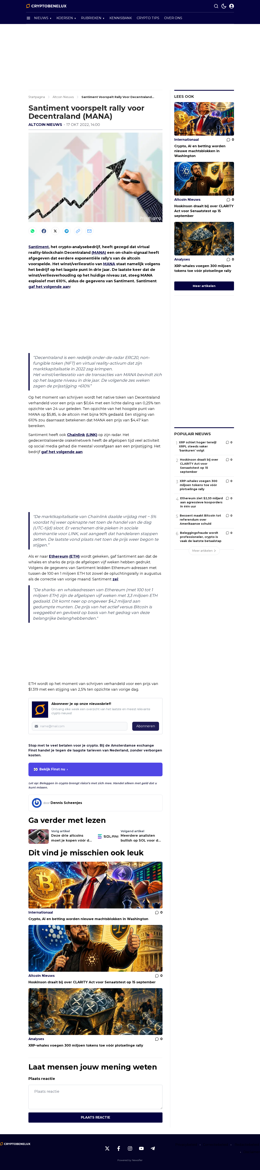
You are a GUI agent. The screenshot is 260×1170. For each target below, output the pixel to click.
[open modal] (231, 6)
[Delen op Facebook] (44, 231)
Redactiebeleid (247, 1145)
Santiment (38, 247)
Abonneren (145, 726)
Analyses (36, 1039)
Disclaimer (251, 1152)
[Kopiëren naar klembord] (78, 231)
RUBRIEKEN (91, 18)
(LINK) (91, 435)
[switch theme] (224, 6)
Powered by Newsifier (130, 1160)
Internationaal (40, 912)
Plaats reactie (95, 1117)
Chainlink (76, 435)
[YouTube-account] (141, 1148)
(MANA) (99, 252)
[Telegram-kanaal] (152, 1148)
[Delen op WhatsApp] (32, 231)
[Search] (216, 6)
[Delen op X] (55, 231)
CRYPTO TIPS (148, 18)
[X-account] (107, 1148)
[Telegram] (67, 231)
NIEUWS (41, 18)
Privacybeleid (186, 1145)
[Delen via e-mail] (89, 231)
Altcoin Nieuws (45, 124)
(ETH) (74, 556)
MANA (109, 264)
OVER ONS (173, 18)
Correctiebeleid (215, 1145)
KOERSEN (64, 18)
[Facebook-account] (118, 1148)
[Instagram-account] (130, 1148)
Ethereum (58, 556)
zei (115, 579)
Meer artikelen (204, 286)
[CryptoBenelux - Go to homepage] (15, 1144)
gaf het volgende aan (49, 287)
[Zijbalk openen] (28, 18)
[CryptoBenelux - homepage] (46, 6)
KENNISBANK (120, 18)
